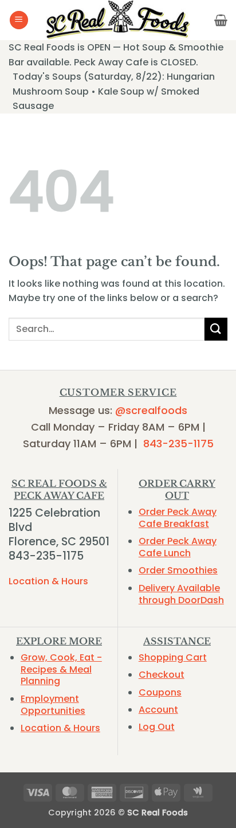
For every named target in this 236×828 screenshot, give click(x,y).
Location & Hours (48, 581)
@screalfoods (151, 410)
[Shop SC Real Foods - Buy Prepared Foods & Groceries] (118, 20)
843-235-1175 (178, 443)
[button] (19, 20)
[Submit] (215, 329)
